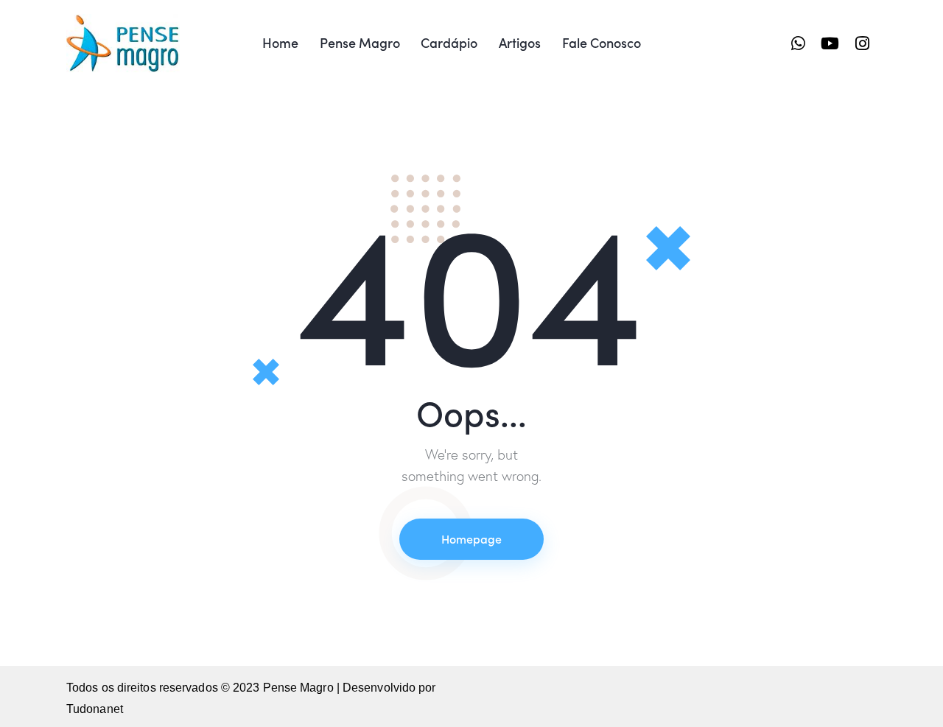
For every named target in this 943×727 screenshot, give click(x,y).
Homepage (471, 538)
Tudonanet (94, 709)
